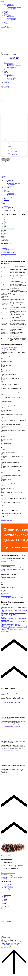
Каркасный (4, 248)
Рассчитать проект (14, 57)
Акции (5, 12)
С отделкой (4, 246)
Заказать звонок (5, 86)
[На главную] (4, 878)
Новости (6, 14)
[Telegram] (12, 51)
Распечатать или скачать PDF (8, 254)
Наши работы (7, 15)
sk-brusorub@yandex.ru (7, 27)
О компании (7, 897)
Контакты (6, 23)
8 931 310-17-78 (5, 26)
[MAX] (1, 53)
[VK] (12, 39)
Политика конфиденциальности (9, 944)
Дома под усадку (11, 18)
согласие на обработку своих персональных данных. (14, 876)
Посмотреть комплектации (8, 249)
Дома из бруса (10, 5)
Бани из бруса (10, 9)
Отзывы (6, 22)
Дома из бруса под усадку (14, 7)
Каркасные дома (11, 8)
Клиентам (6, 11)
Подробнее (3, 519)
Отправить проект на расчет (8, 252)
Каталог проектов (8, 4)
